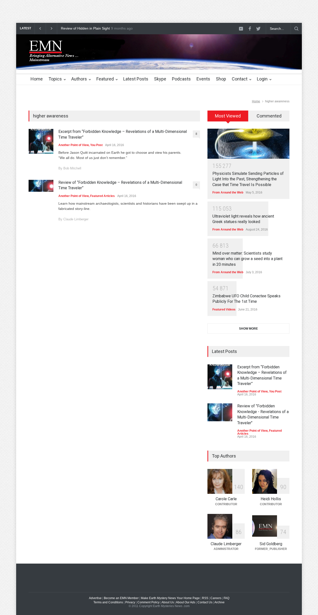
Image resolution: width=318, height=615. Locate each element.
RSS (205, 598)
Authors (79, 78)
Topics (55, 78)
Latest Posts (135, 78)
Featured (105, 78)
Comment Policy (148, 602)
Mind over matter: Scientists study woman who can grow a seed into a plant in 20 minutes (247, 259)
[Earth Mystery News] (53, 56)
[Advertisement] (90, 11)
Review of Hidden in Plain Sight (85, 28)
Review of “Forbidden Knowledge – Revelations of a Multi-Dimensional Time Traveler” (120, 185)
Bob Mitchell (72, 168)
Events (203, 78)
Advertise (95, 598)
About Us (167, 602)
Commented (269, 115)
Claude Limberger (75, 219)
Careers (215, 598)
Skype (160, 78)
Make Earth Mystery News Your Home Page (170, 598)
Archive (219, 602)
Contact (239, 78)
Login (262, 78)
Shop (221, 78)
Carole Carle (226, 499)
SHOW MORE (248, 328)
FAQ (226, 598)
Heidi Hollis (271, 499)
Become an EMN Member (121, 598)
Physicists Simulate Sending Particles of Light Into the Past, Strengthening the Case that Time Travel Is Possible (248, 179)
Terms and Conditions (108, 602)
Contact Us (205, 602)
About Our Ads (185, 602)
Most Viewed (228, 115)
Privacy (130, 602)
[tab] (227, 118)
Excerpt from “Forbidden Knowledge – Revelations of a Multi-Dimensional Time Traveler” (122, 134)
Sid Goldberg (271, 543)
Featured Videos (224, 309)
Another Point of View (73, 145)
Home (37, 78)
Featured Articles (102, 196)
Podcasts (181, 78)
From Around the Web (227, 192)
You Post (96, 145)
